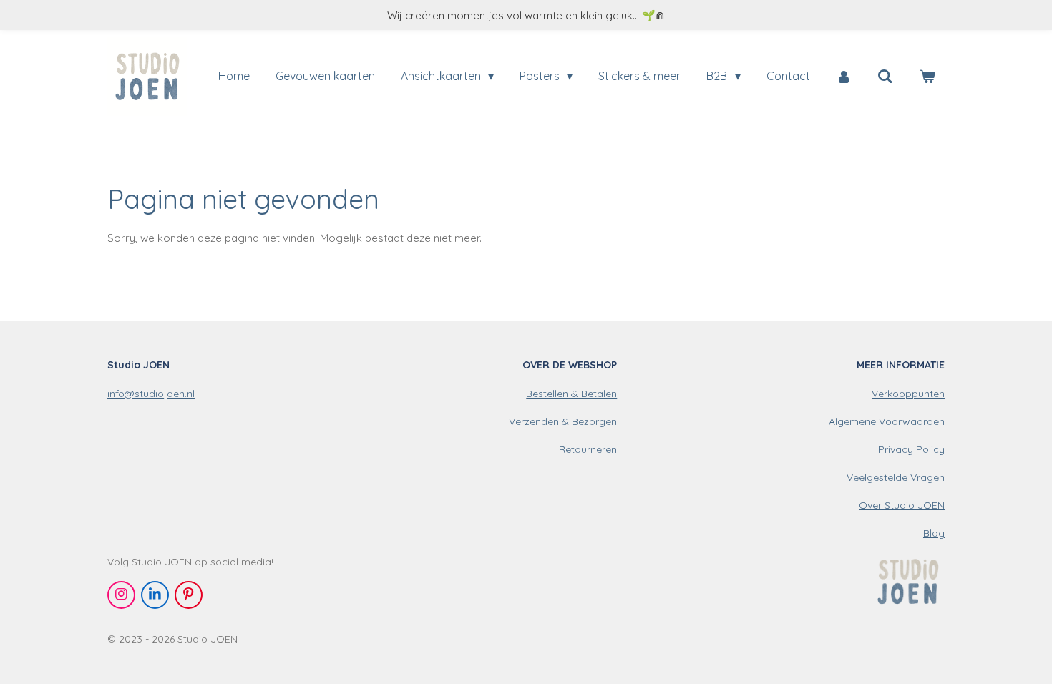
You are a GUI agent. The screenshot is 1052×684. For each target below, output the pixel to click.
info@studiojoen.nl (151, 393)
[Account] (844, 76)
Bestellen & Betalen (571, 393)
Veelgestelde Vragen (896, 477)
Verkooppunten (908, 393)
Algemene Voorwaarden (887, 421)
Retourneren (588, 449)
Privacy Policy (911, 449)
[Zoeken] (885, 76)
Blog (934, 533)
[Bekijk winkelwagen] (927, 76)
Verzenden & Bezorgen (563, 421)
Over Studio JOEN (902, 505)
